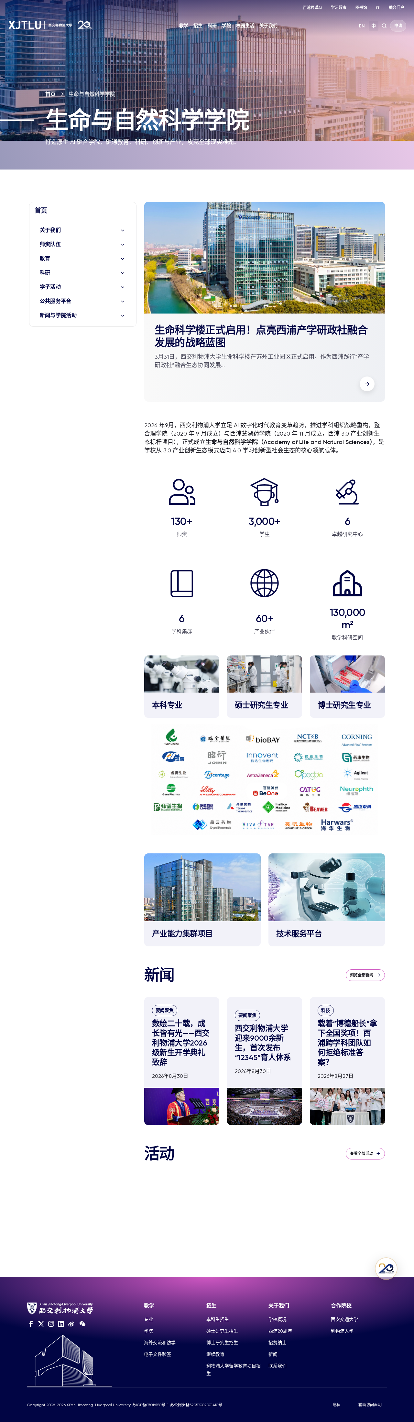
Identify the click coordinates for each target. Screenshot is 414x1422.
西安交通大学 (344, 1319)
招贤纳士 (277, 1342)
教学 (183, 25)
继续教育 (215, 1354)
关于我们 (268, 25)
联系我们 (277, 1365)
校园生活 (245, 25)
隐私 (336, 1405)
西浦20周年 (280, 1331)
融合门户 (396, 7)
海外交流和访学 (160, 1342)
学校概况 (277, 1319)
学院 (226, 25)
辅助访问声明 (370, 1405)
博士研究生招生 (222, 1342)
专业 (148, 1319)
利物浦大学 (342, 1331)
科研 (212, 25)
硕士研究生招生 (222, 1331)
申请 (398, 26)
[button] (367, 383)
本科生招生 (217, 1319)
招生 (197, 25)
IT (378, 7)
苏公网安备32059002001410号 (196, 1405)
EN (362, 26)
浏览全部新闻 (361, 975)
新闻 (273, 1354)
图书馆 (361, 7)
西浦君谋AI (312, 7)
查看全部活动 (361, 1153)
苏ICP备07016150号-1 (150, 1405)
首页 (50, 94)
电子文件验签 (157, 1354)
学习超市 (338, 7)
